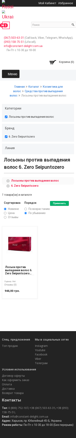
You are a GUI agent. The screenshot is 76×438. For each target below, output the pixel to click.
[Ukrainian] (8, 14)
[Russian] (8, 3)
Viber (38, 359)
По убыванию (37, 213)
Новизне (13, 208)
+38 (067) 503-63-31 (42, 408)
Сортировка (12, 202)
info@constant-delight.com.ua (23, 46)
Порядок (30, 202)
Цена (11, 213)
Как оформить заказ (15, 380)
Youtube (40, 350)
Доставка (8, 388)
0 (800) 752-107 (18, 408)
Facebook (41, 354)
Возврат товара (13, 393)
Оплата (7, 384)
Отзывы (13, 217)
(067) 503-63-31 (14, 37)
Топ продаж (10, 346)
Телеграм (41, 363)
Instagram (41, 346)
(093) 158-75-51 (14, 41)
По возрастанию (39, 208)
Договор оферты (13, 375)
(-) (8, 180)
